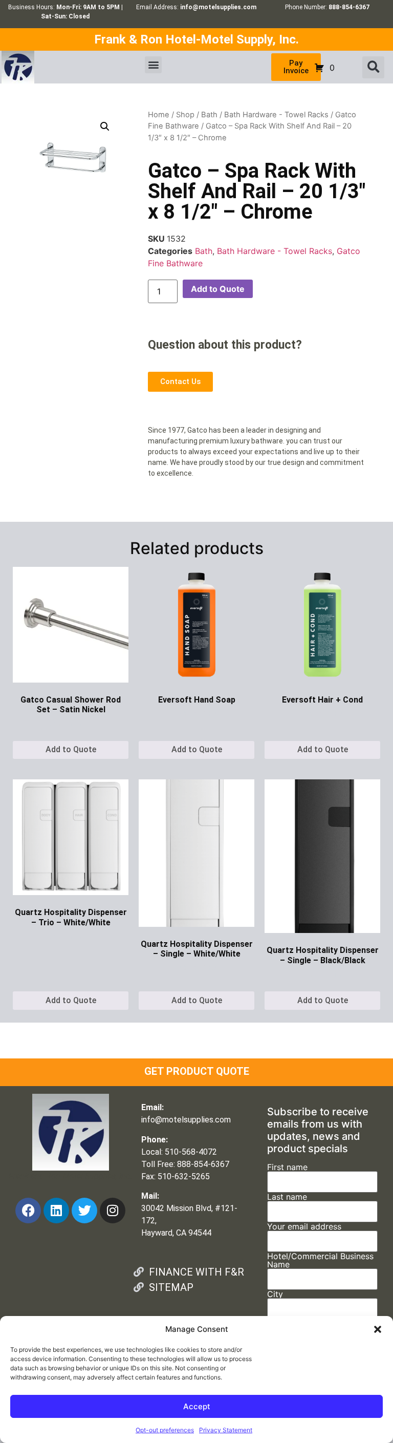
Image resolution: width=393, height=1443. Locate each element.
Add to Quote (218, 289)
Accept (196, 1406)
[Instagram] (112, 1210)
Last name (287, 1197)
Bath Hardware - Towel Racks (276, 114)
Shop (185, 114)
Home (158, 114)
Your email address (304, 1227)
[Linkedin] (56, 1210)
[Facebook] (28, 1210)
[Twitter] (84, 1210)
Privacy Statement (225, 1430)
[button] (378, 1329)
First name (287, 1167)
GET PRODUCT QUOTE (196, 1071)
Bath (209, 114)
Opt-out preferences (165, 1430)
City (275, 1294)
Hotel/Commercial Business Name (320, 1260)
